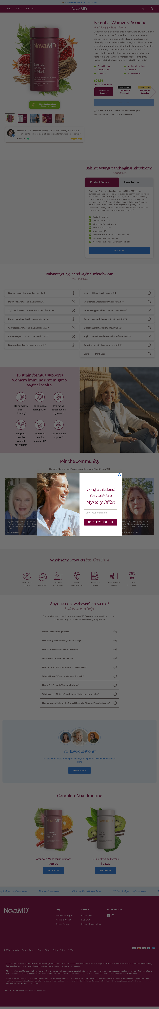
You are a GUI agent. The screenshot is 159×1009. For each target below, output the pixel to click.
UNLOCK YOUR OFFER (100, 522)
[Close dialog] (119, 475)
